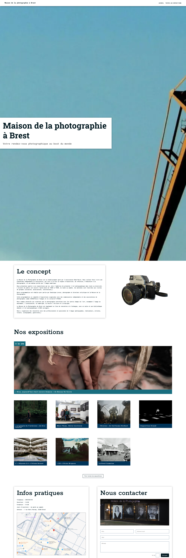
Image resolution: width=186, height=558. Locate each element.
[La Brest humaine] (113, 449)
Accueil (161, 3)
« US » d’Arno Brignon (66, 463)
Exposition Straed (148, 426)
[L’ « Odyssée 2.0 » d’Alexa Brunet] (30, 449)
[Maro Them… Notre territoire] (72, 412)
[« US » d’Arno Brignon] (72, 449)
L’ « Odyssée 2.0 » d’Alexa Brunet (29, 463)
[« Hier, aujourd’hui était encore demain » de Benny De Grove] (93, 368)
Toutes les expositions (173, 3)
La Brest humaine (106, 463)
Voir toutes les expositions (93, 476)
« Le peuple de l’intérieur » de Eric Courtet (30, 426)
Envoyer (165, 555)
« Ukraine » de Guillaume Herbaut (113, 426)
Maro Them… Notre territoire (69, 426)
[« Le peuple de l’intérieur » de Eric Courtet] (30, 412)
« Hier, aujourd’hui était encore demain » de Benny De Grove (43, 392)
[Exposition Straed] (155, 412)
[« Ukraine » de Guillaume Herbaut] (113, 412)
